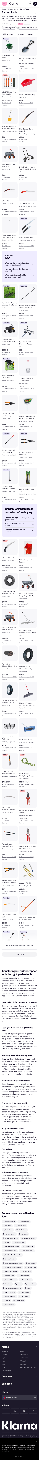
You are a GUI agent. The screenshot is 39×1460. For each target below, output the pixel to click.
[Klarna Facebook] (6, 1411)
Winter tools (6, 1087)
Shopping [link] (11, 9)
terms (13, 1332)
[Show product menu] (35, 13)
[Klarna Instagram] (33, 1411)
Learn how (27, 24)
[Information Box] (15, 34)
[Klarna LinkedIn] (15, 1411)
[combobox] (31, 34)
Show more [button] (19, 954)
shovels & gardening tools (17, 1036)
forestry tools (30, 1059)
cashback (9, 1142)
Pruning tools (14, 1109)
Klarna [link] (4, 9)
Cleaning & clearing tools (11, 1008)
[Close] (36, 1441)
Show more (33, 20)
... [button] (17, 9)
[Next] (34, 28)
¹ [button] (6, 68)
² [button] (26, 68)
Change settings (19, 1456)
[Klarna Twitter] (24, 1411)
